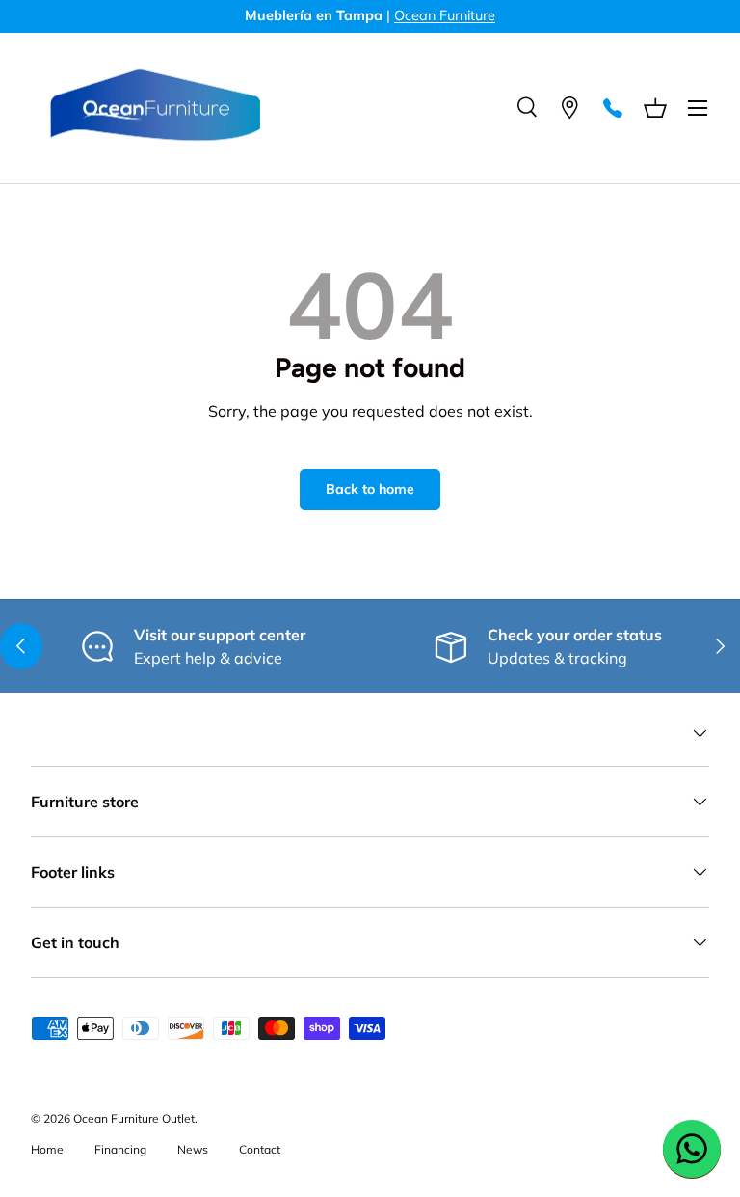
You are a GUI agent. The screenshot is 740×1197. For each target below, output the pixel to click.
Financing (120, 1149)
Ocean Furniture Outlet (134, 1118)
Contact (259, 1149)
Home (47, 1149)
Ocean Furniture (444, 15)
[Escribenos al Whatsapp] (692, 1149)
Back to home (370, 489)
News (192, 1149)
